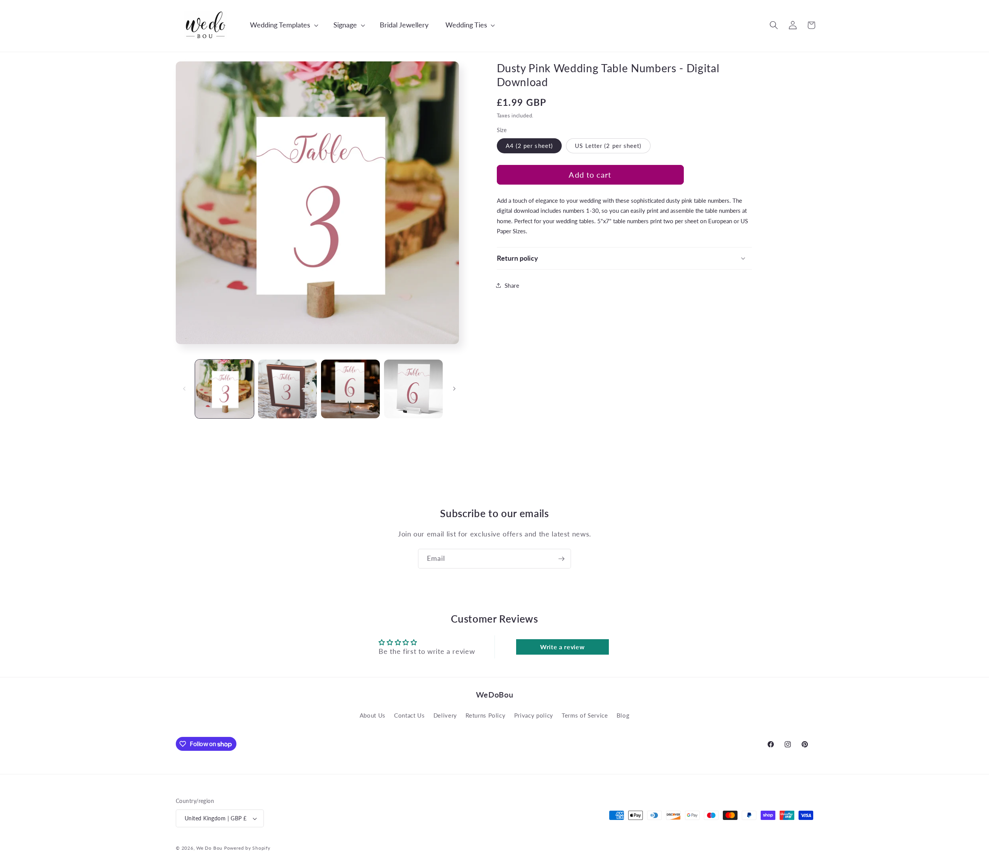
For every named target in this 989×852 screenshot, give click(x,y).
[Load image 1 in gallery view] (224, 389)
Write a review (562, 646)
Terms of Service (585, 715)
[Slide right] (454, 388)
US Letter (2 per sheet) (608, 145)
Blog (623, 715)
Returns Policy (485, 715)
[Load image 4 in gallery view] (413, 389)
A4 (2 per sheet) (529, 145)
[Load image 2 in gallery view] (287, 389)
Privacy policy (533, 715)
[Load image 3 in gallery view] (350, 389)
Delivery (445, 715)
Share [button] (512, 285)
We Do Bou (209, 848)
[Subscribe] (561, 559)
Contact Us (409, 715)
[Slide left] (184, 388)
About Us (373, 715)
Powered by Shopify (247, 848)
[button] (280, 24)
